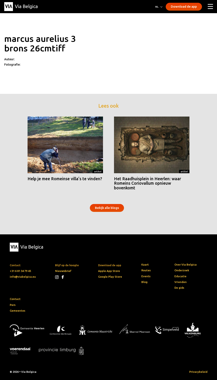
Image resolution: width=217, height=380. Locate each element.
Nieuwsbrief (63, 270)
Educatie (180, 276)
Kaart (145, 264)
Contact (15, 298)
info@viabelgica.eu (23, 276)
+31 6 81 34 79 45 (20, 270)
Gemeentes (17, 310)
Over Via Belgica (185, 264)
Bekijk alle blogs (107, 208)
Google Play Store (110, 276)
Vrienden (180, 281)
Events (145, 276)
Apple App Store (109, 270)
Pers (12, 304)
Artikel (98, 171)
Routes (146, 270)
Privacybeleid (198, 371)
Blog (144, 281)
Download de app (184, 6)
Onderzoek (181, 270)
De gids (179, 287)
